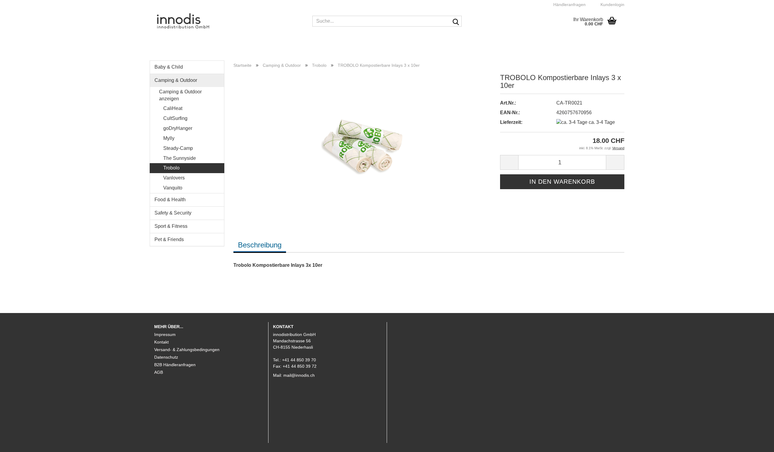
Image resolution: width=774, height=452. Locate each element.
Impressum (165, 334)
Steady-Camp (177, 148)
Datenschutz (166, 357)
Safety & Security (172, 212)
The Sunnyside (179, 158)
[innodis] (228, 21)
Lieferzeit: (511, 122)
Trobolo (171, 167)
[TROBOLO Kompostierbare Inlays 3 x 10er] (362, 141)
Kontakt (161, 342)
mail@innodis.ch (299, 375)
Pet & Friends (169, 239)
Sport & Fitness (170, 226)
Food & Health (170, 199)
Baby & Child (168, 66)
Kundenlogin (611, 4)
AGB (158, 372)
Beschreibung (259, 245)
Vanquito (172, 187)
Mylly (168, 138)
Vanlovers (173, 177)
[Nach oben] (757, 442)
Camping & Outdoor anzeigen (180, 95)
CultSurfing (174, 118)
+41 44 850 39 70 (299, 359)
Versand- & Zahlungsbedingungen (187, 349)
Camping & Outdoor (175, 80)
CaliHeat (172, 108)
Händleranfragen (569, 4)
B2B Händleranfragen (175, 364)
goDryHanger (177, 128)
